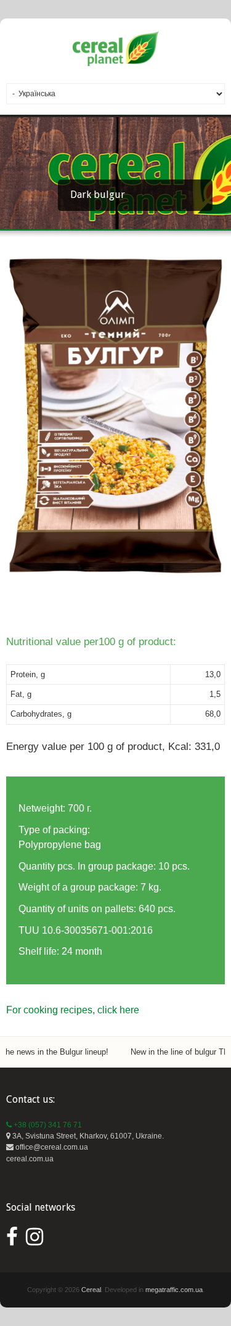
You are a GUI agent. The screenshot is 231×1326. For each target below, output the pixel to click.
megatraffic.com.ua (174, 1289)
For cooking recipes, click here (72, 1010)
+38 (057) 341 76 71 (47, 1125)
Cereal (91, 1289)
